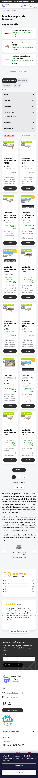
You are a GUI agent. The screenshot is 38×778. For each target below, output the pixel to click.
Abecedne (17, 85)
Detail (10, 188)
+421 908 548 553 (12, 697)
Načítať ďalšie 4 (19, 470)
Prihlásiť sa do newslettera (12, 665)
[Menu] (35, 5)
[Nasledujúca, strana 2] (19, 477)
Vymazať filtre (9, 136)
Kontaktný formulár (12, 710)
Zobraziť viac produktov (19, 71)
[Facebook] (4, 703)
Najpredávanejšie (9, 80)
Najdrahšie (7, 85)
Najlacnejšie (22, 80)
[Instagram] (9, 703)
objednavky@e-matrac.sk (14, 693)
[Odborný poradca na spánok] (24, 5)
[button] (34, 551)
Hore (20, 487)
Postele (11, 116)
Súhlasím (19, 772)
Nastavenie (19, 766)
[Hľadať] (20, 5)
